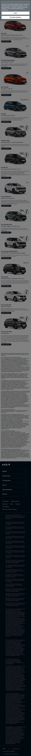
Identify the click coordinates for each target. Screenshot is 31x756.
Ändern (15, 13)
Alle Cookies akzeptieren (15, 17)
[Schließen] (29, 2)
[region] (15, 10)
